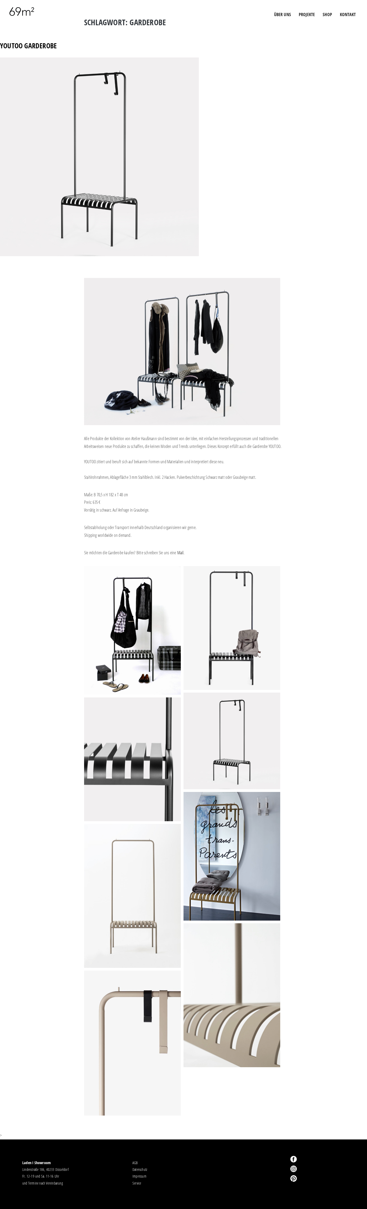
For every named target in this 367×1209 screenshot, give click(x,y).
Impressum (139, 1176)
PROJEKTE (307, 14)
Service (136, 1183)
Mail (180, 553)
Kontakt (348, 14)
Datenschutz (139, 1169)
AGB (135, 1162)
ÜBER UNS (282, 14)
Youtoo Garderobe (28, 45)
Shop (327, 14)
